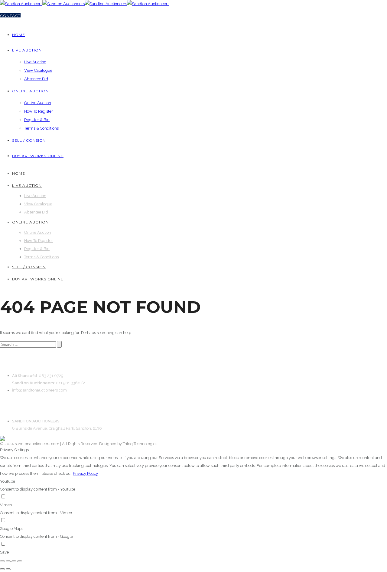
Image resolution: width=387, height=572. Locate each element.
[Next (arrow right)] (8, 569)
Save (4, 552)
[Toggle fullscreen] (13, 561)
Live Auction (27, 50)
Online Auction (30, 91)
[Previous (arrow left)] (2, 569)
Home (18, 34)
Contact (10, 15)
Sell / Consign (29, 140)
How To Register (38, 111)
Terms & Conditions (41, 128)
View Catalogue (38, 70)
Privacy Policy (85, 473)
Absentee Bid (36, 79)
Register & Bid (37, 119)
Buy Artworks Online (37, 156)
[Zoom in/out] (19, 561)
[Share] (8, 561)
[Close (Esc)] (2, 561)
